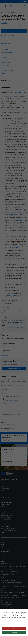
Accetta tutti (14, 632)
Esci (14, 628)
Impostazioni (14, 625)
